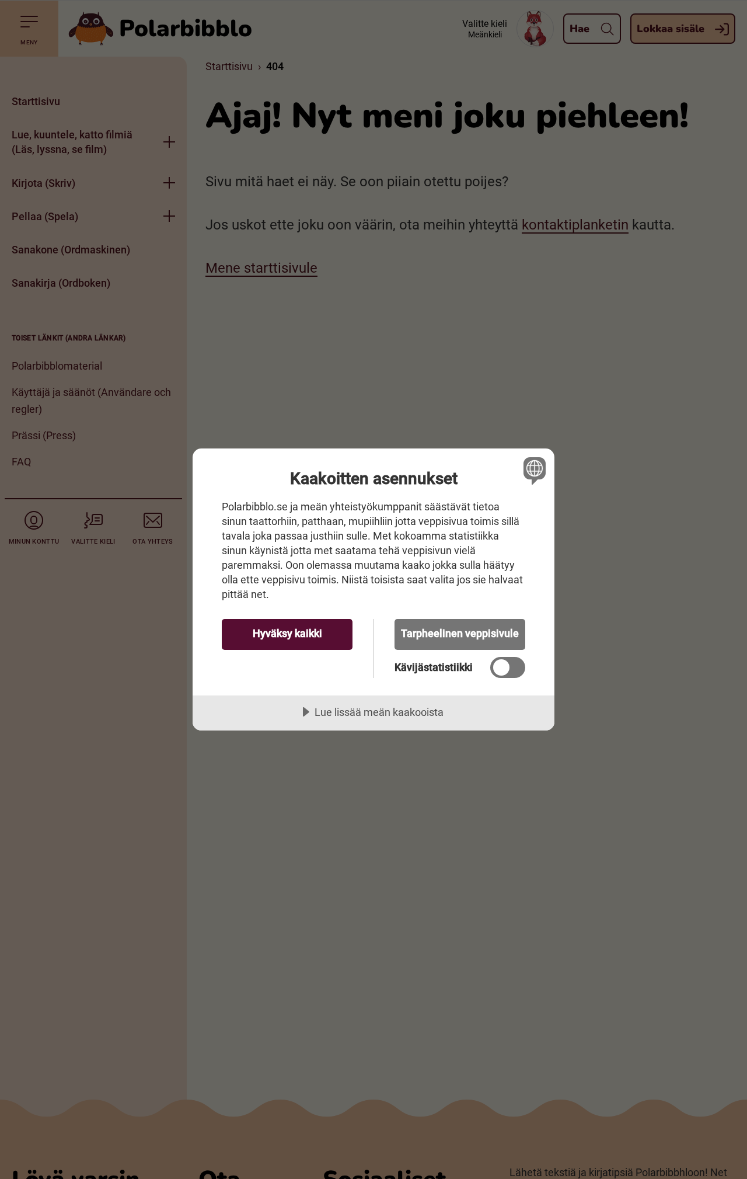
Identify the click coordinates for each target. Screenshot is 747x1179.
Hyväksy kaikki (287, 633)
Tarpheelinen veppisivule (460, 633)
